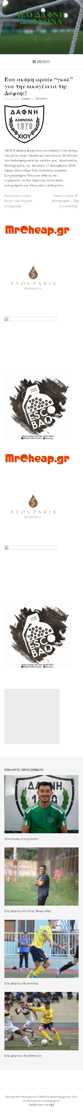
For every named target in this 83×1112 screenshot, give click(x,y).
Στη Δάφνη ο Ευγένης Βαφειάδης (27, 911)
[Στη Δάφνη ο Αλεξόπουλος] (41, 1049)
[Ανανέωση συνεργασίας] (41, 832)
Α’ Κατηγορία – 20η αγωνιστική (65, 200)
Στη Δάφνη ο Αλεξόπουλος (23, 1055)
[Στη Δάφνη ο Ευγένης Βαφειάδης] (41, 904)
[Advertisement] (32, 716)
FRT (51, 1104)
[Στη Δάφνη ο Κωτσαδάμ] (41, 976)
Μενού (43, 61)
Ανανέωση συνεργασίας (21, 839)
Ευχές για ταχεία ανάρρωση (18, 201)
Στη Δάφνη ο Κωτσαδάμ (21, 983)
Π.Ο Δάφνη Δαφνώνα (41, 18)
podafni (26, 98)
